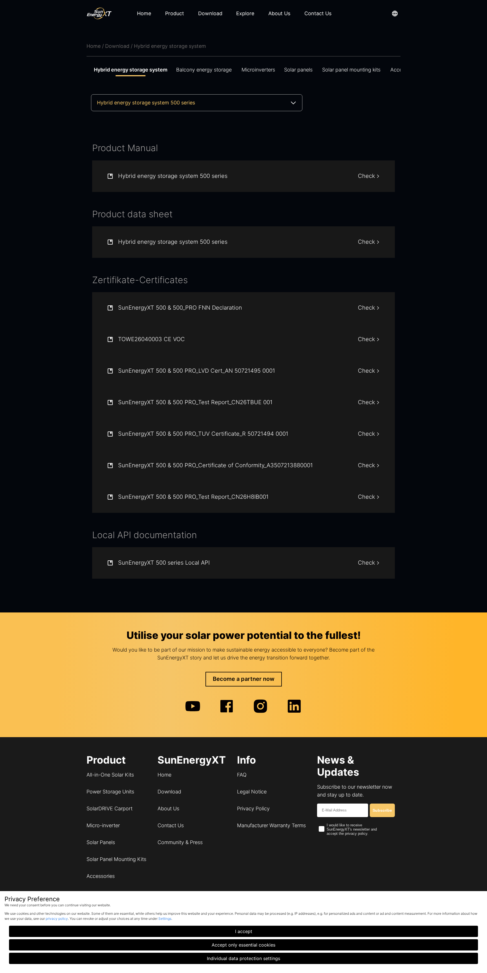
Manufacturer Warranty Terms (271, 825)
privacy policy (57, 918)
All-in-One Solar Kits (110, 775)
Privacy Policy (253, 808)
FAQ (242, 775)
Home (164, 775)
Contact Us (171, 825)
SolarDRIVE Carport (109, 808)
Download (169, 792)
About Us (168, 808)
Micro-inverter (103, 825)
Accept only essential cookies (243, 945)
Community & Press (180, 842)
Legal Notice (252, 792)
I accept (243, 931)
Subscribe (382, 810)
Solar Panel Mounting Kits (116, 859)
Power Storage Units (110, 792)
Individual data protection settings (243, 958)
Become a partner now (244, 678)
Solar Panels (101, 842)
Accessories (101, 876)
